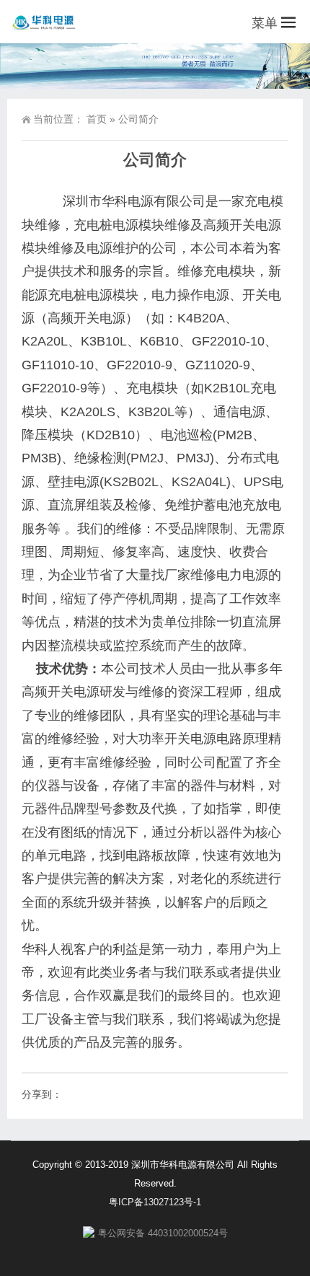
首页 (97, 119)
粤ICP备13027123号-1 (155, 1202)
